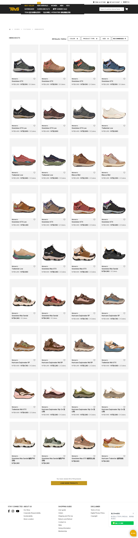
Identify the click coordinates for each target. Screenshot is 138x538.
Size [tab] (104, 39)
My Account (115, 2)
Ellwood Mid (76, 175)
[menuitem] (29, 5)
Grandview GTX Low (19, 128)
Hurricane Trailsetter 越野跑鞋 (112, 458)
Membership (62, 531)
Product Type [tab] (88, 39)
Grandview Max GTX (49, 269)
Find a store (100, 2)
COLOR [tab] (72, 39)
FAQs (60, 525)
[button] (34, 79)
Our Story (27, 510)
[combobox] (111, 9)
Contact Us (62, 522)
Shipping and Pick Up (65, 516)
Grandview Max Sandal (110, 269)
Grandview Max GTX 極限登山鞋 (83, 458)
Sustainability (28, 516)
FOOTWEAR (27, 29)
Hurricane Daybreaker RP (81, 316)
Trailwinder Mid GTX (109, 363)
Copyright (94, 516)
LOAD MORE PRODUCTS (69, 483)
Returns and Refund (65, 519)
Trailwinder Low (107, 128)
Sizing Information (64, 528)
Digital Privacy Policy (98, 513)
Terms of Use (95, 510)
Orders (60, 513)
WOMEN (17, 29)
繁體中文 (126, 2)
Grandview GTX (17, 81)
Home (10, 29)
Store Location (29, 519)
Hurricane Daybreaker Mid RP (52, 363)
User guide (62, 510)
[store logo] (15, 9)
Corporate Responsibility (32, 513)
